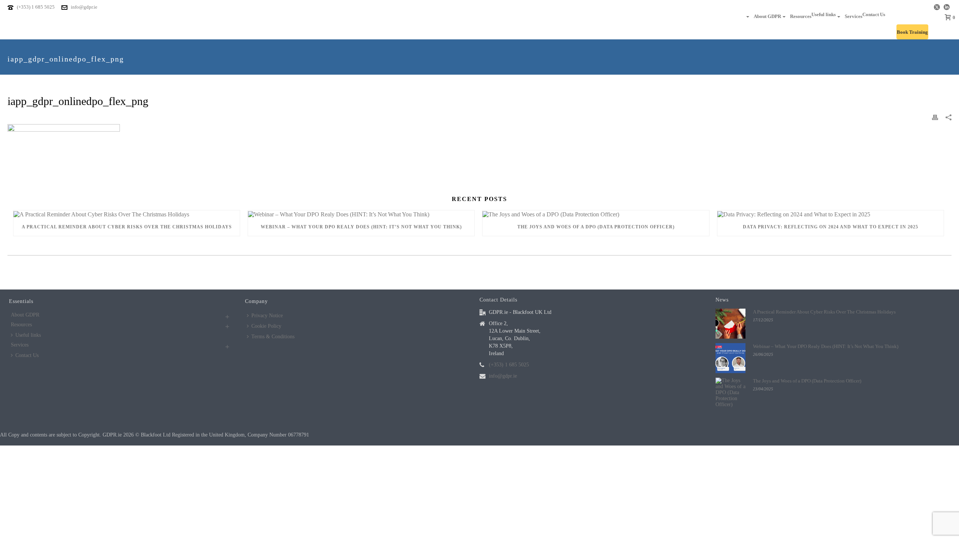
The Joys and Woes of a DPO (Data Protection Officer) (596, 227)
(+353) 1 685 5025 (36, 7)
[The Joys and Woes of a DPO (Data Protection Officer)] (595, 214)
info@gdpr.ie (84, 7)
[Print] (935, 117)
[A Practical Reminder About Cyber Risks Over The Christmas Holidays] (126, 214)
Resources (800, 16)
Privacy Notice (267, 315)
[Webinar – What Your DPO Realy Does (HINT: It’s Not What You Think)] (361, 214)
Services (853, 16)
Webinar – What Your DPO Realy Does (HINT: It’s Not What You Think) (361, 227)
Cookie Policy (266, 326)
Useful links (823, 14)
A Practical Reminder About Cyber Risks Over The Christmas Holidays (127, 227)
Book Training (912, 32)
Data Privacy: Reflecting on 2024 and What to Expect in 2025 (830, 227)
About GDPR (767, 16)
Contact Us (873, 14)
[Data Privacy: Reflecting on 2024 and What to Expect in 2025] (830, 214)
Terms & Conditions (272, 336)
